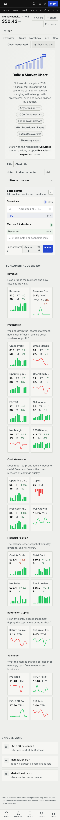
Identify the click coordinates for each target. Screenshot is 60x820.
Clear (50, 202)
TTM (39, 249)
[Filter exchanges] (51, 209)
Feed (24, 10)
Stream (22, 38)
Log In (53, 3)
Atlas (6, 10)
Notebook (35, 38)
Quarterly (28, 249)
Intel (47, 38)
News (15, 10)
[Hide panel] (50, 192)
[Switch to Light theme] (45, 3)
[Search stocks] (34, 3)
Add (48, 172)
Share (53, 17)
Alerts (33, 10)
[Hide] (47, 216)
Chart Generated (18, 44)
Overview (8, 38)
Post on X (50, 24)
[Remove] (51, 216)
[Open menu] (39, 3)
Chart (39, 17)
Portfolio (44, 10)
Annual (47, 249)
